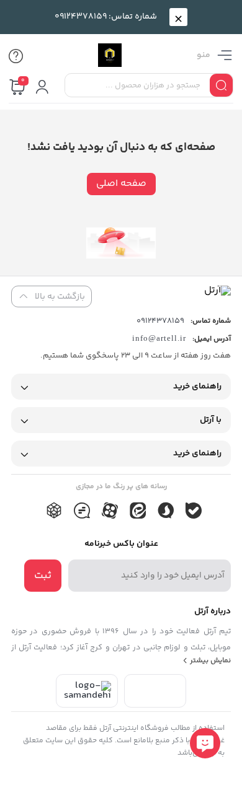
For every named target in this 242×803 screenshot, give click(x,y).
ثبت (43, 576)
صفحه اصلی (121, 183)
